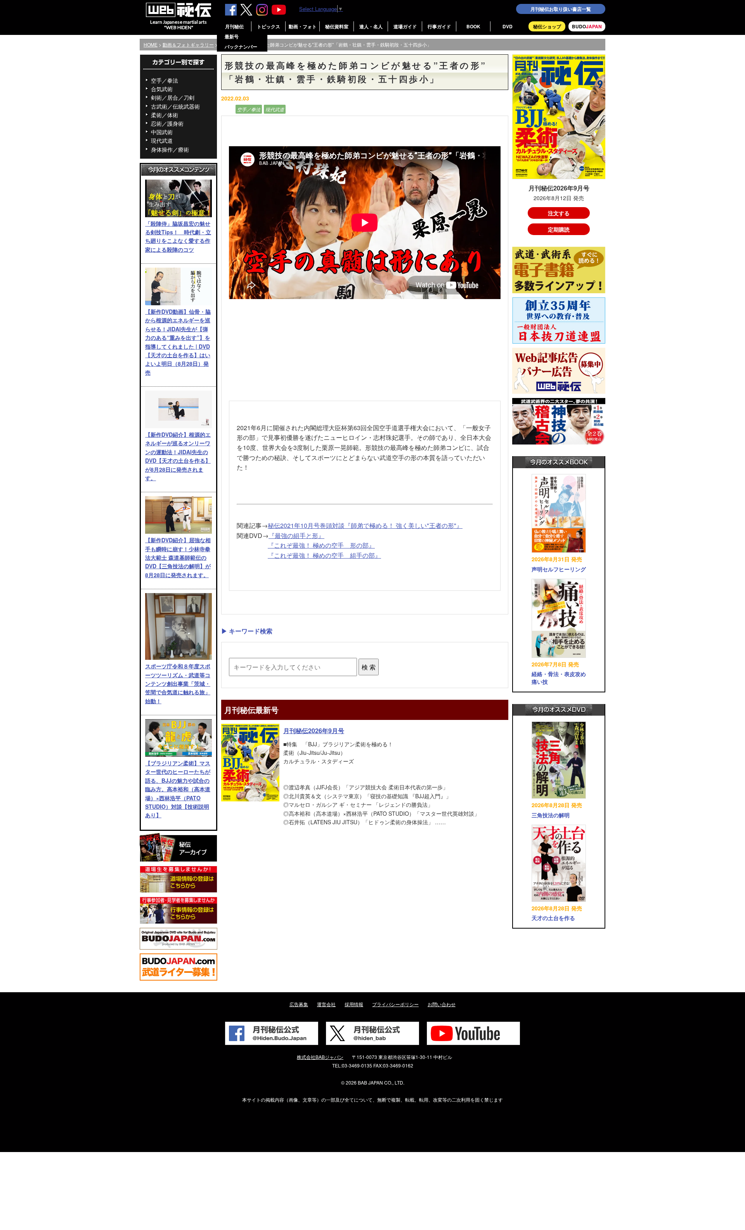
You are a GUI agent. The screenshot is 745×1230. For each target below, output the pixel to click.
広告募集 (298, 1004)
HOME (151, 44)
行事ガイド (439, 26)
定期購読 (559, 229)
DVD (507, 26)
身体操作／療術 (170, 149)
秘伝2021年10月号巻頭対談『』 (365, 525)
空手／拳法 (164, 80)
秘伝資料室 (336, 26)
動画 (227, 109)
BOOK (473, 26)
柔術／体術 (164, 115)
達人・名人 (371, 26)
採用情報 (354, 1004)
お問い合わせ (442, 1004)
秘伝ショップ (547, 26)
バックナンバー (241, 46)
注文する (559, 213)
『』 (296, 535)
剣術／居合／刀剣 (172, 97)
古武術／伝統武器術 (175, 106)
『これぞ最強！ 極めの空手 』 (324, 555)
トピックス (268, 26)
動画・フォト (303, 26)
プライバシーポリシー (395, 1004)
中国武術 (162, 132)
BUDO (587, 26)
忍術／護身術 (167, 123)
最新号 (232, 36)
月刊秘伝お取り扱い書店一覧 (560, 9)
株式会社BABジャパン (320, 1057)
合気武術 (162, 89)
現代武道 (162, 140)
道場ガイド (405, 26)
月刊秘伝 (234, 26)
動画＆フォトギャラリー (188, 44)
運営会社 (326, 1004)
